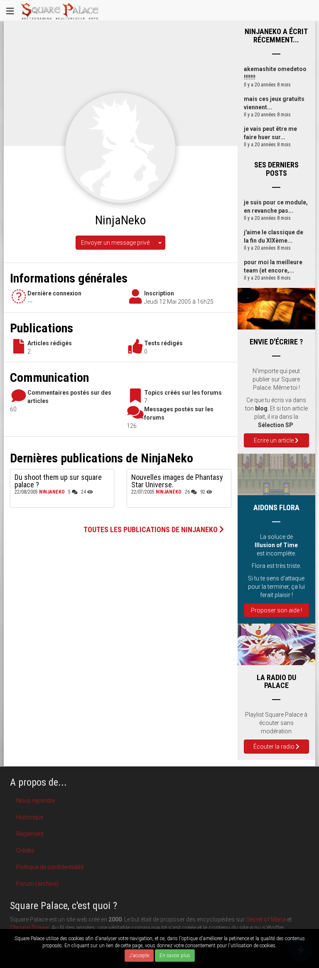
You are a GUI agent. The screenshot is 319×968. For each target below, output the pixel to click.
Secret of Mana (266, 919)
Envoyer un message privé (115, 242)
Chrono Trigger (29, 927)
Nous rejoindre (35, 800)
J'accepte (139, 955)
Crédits (25, 850)
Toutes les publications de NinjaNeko (151, 529)
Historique (29, 817)
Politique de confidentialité (49, 867)
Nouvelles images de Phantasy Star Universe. (177, 481)
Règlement (30, 833)
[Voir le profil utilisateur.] (120, 147)
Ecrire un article (274, 440)
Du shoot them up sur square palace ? (58, 481)
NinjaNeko (52, 492)
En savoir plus (175, 955)
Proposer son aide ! (276, 610)
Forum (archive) (37, 883)
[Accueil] (60, 10)
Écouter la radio (274, 746)
